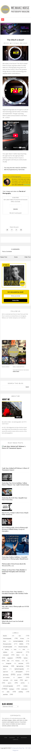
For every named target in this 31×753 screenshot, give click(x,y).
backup (7, 649)
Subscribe (15, 300)
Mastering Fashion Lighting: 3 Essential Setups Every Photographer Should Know (15, 558)
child (23, 649)
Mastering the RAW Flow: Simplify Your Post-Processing (14, 499)
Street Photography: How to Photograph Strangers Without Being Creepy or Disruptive (15, 529)
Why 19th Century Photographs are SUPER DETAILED (15, 607)
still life (23, 683)
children (5, 652)
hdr (26, 660)
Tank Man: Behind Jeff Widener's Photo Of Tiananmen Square (15, 469)
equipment (10, 658)
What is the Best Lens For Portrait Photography (12, 622)
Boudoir (5, 635)
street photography (8, 686)
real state (5, 680)
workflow (5, 694)
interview (20, 663)
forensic (17, 660)
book (15, 649)
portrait (19, 674)
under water (24, 689)
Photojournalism (7, 644)
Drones (22, 638)
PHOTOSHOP (24, 737)
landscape (5, 666)
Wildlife (21, 644)
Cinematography (7, 638)
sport (26, 680)
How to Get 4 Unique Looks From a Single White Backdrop (15, 513)
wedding (21, 691)
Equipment (12, 737)
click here (16, 371)
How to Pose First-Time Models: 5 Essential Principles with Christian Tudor (15, 592)
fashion (25, 658)
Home (16, 257)
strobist (25, 686)
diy (26, 655)
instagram (8, 663)
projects (20, 677)
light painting (19, 666)
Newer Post (3, 257)
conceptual (6, 655)
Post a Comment (7, 251)
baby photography (22, 646)
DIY (18, 737)
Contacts (15, 739)
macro (4, 669)
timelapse (11, 689)
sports (9, 683)
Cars (20, 635)
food (8, 660)
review (15, 680)
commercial (19, 652)
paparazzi (5, 671)
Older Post (28, 257)
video (8, 691)
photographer (19, 671)
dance (17, 655)
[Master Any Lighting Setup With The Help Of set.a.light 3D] (15, 29)
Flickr (4, 641)
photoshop (5, 674)
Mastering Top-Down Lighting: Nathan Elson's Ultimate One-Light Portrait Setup (15, 484)
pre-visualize (6, 677)
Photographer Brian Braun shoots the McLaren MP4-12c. (14, 565)
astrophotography (7, 646)
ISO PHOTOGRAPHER (18, 641)
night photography (19, 669)
